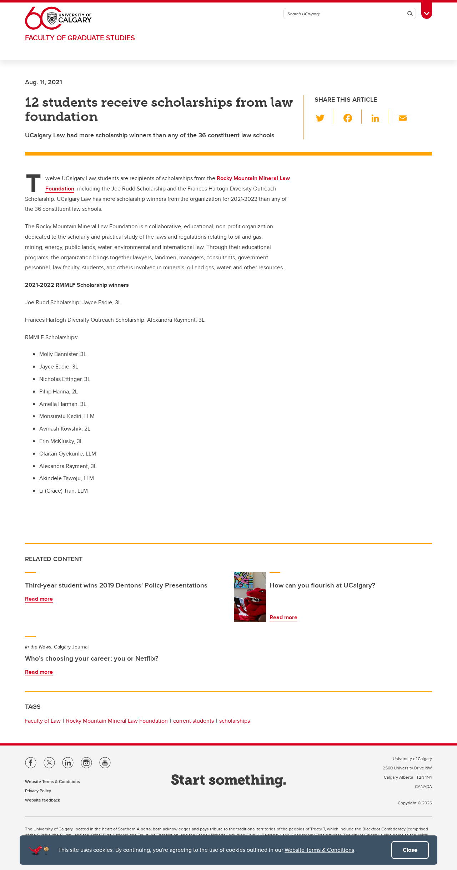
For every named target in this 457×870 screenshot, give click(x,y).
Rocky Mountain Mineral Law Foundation (117, 721)
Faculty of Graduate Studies (80, 37)
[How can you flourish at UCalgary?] (250, 597)
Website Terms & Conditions (319, 850)
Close (410, 850)
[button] (324, 117)
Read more (39, 599)
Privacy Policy (38, 791)
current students (193, 721)
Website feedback (42, 800)
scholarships (234, 721)
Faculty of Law (43, 721)
